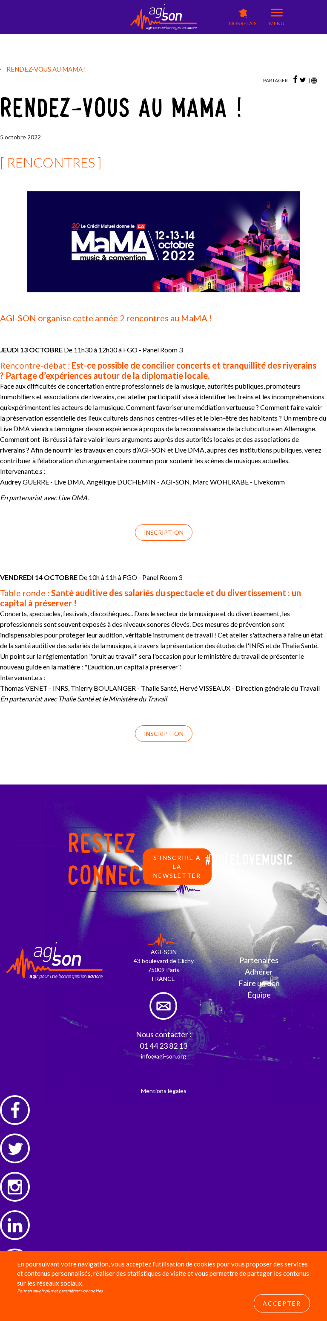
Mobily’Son (109, 49)
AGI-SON (108, 36)
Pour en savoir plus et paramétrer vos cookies (60, 1290)
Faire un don (259, 983)
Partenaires (258, 960)
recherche (204, 53)
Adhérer (259, 971)
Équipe (259, 994)
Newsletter (205, 44)
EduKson (142, 38)
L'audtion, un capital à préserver (132, 667)
